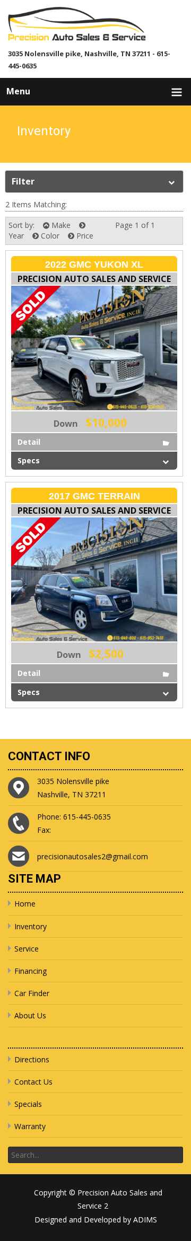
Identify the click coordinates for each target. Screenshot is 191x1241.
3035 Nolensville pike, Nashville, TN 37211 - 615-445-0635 (89, 60)
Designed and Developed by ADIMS (95, 1219)
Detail (29, 442)
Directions (31, 1059)
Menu (18, 91)
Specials (28, 1104)
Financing (30, 971)
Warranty (30, 1126)
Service (26, 949)
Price (83, 236)
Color (49, 236)
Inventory (30, 926)
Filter (23, 181)
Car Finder (31, 993)
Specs (29, 460)
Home (25, 904)
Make (60, 225)
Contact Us (33, 1082)
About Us (30, 1015)
